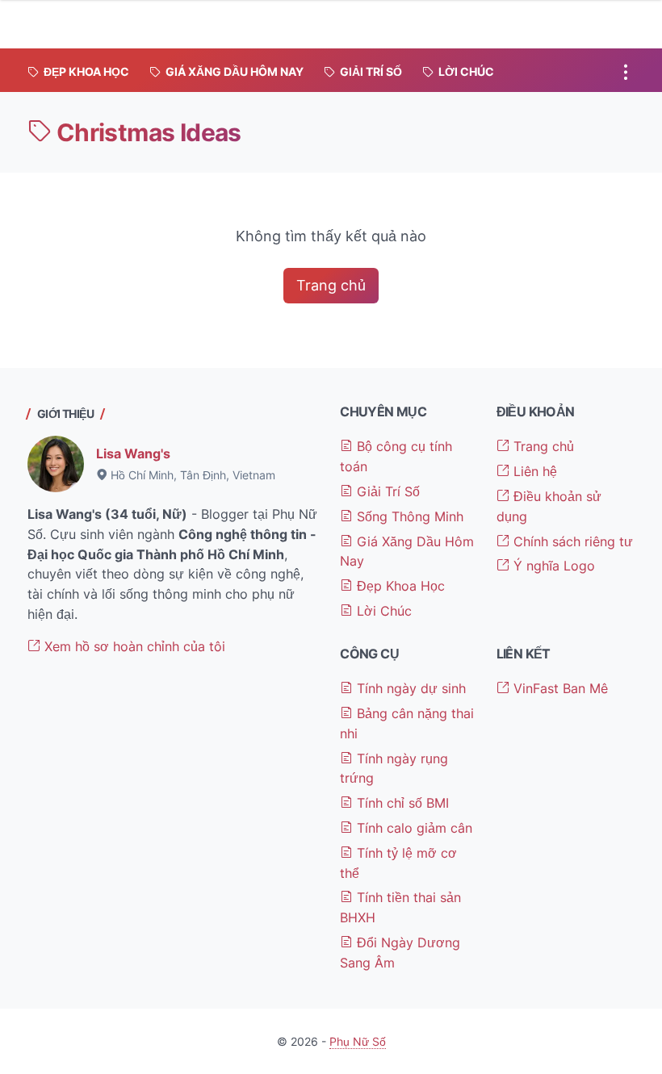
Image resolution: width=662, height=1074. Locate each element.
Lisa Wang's (133, 453)
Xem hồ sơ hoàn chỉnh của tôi (132, 646)
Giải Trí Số (386, 491)
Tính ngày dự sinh (409, 688)
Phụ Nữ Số (357, 1041)
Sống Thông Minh (408, 516)
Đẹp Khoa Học (399, 586)
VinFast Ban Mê (558, 688)
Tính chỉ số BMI (401, 803)
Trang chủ (331, 285)
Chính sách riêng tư (571, 541)
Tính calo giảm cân (412, 828)
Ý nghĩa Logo (552, 566)
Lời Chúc (382, 611)
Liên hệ (533, 471)
